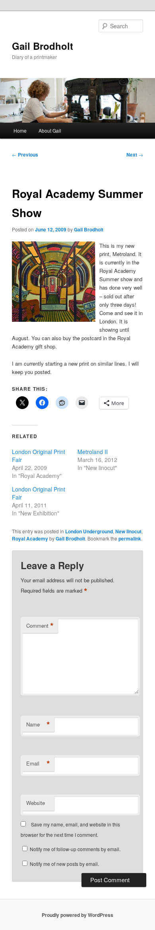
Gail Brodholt (42, 46)
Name (38, 724)
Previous (25, 154)
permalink (129, 538)
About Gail (50, 130)
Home (20, 130)
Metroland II (93, 452)
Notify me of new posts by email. (64, 863)
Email (38, 763)
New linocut (128, 531)
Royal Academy (30, 538)
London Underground (89, 531)
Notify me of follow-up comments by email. (75, 849)
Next (134, 154)
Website (35, 803)
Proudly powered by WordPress (77, 914)
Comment (40, 625)
